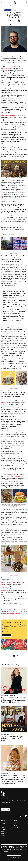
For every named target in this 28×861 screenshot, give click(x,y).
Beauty (2, 833)
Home (2, 827)
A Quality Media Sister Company (14, 855)
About (15, 825)
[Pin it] (17, 24)
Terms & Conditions (21, 859)
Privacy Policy (6, 859)
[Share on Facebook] (11, 24)
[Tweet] (14, 24)
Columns (3, 823)
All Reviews (4, 839)
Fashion (3, 837)
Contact (16, 827)
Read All (3, 841)
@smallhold (15, 253)
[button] (26, 2)
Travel (2, 831)
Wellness (3, 835)
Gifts (2, 825)
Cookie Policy (13, 859)
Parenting (3, 829)
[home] (14, 2)
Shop (15, 823)
